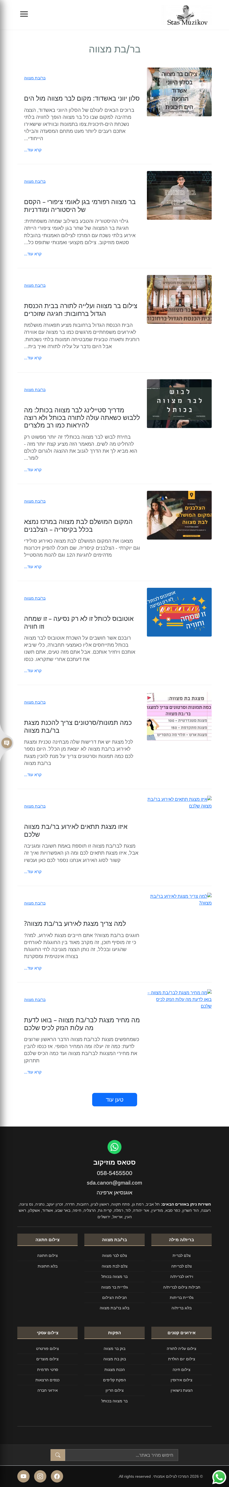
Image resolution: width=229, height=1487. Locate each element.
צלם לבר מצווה (114, 1255)
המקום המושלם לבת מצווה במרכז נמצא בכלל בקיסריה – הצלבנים (78, 525)
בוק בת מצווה (114, 1358)
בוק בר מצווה (114, 1348)
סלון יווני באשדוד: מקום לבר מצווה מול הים (82, 98)
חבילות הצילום (114, 1297)
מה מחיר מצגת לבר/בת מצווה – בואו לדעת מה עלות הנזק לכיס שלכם (82, 1024)
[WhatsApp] (114, 1147)
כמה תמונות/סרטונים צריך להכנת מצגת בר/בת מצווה (78, 726)
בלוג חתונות (48, 1266)
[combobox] (121, 1455)
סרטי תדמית (47, 1369)
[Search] (58, 1455)
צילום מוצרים (47, 1358)
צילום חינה (181, 1369)
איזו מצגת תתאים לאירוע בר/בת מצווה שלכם (75, 830)
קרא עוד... (33, 149)
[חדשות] (6, 743)
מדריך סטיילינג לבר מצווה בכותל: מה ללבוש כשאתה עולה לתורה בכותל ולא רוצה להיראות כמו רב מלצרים (82, 418)
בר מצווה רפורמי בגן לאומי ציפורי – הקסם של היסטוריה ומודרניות (80, 205)
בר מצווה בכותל (114, 1276)
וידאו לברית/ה (181, 1276)
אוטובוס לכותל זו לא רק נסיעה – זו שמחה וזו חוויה (78, 622)
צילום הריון (115, 1390)
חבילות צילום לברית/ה (181, 1287)
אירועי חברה (47, 1390)
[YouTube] (23, 1476)
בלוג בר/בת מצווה (114, 1307)
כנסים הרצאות (47, 1379)
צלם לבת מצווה (115, 1266)
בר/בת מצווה (35, 77)
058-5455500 (114, 1173)
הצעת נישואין (182, 1390)
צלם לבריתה (181, 1266)
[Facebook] (57, 1476)
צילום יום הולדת (181, 1358)
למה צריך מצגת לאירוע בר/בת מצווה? (75, 923)
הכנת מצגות (114, 1369)
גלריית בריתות (182, 1297)
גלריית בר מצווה (114, 1287)
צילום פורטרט (47, 1348)
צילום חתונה (47, 1255)
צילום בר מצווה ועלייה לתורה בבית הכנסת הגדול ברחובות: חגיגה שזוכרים (80, 309)
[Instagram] (40, 1476)
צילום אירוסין (181, 1379)
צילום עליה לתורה (181, 1348)
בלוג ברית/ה (181, 1307)
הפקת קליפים (114, 1379)
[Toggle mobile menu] (24, 15)
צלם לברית (182, 1255)
